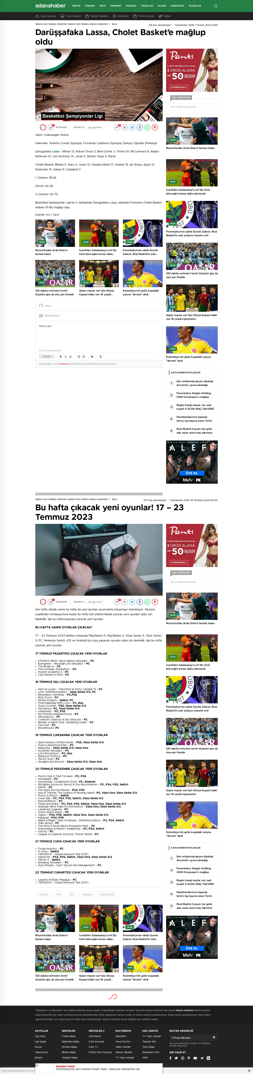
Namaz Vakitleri (99, 16)
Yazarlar (194, 6)
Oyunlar (43, 894)
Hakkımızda (41, 1052)
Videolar (147, 6)
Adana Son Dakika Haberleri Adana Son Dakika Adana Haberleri (71, 24)
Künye (38, 1047)
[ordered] (78, 357)
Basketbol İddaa (70, 1042)
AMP (145, 1058)
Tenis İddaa (148, 1047)
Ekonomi (115, 6)
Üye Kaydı (40, 1042)
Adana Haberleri (185, 1010)
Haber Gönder (123, 1047)
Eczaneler (123, 16)
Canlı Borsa (95, 1036)
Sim (72, 894)
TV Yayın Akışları (124, 1058)
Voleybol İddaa (69, 1058)
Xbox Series (107, 894)
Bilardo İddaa (69, 1052)
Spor (102, 6)
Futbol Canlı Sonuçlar (100, 1052)
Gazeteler (177, 6)
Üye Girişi (40, 1036)
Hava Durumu (48, 16)
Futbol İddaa (68, 1036)
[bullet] (83, 357)
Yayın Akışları (73, 16)
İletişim (39, 1058)
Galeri (162, 6)
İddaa (167, 16)
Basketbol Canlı (150, 1052)
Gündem (90, 6)
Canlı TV (93, 1047)
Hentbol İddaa (69, 1047)
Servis (76, 6)
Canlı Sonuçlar (146, 16)
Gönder (46, 356)
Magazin (131, 6)
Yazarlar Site (149, 1042)
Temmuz (87, 894)
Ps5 (58, 894)
